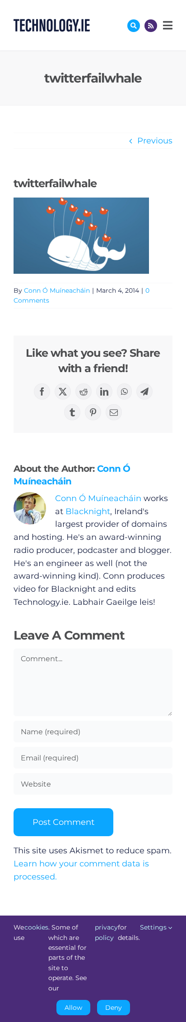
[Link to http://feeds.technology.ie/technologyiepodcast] (150, 25)
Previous (154, 141)
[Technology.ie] (52, 23)
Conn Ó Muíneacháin (57, 290)
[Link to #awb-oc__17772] (133, 25)
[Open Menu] (166, 25)
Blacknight (87, 511)
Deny (113, 1008)
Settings (154, 927)
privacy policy (106, 932)
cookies (36, 927)
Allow (73, 1008)
